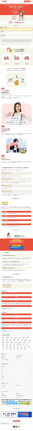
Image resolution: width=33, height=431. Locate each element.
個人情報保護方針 (3, 395)
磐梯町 (16, 342)
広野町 (21, 347)
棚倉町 (10, 345)
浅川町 (7, 347)
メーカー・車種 (4, 27)
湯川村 (29, 342)
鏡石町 (14, 340)
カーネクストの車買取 (4, 359)
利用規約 (17, 393)
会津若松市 (7, 337)
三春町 (7, 172)
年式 (3, 31)
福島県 (5, 172)
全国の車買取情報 (6, 3)
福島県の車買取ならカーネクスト (14, 3)
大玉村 (10, 340)
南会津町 (3, 342)
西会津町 (12, 342)
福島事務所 (27, 280)
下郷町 (21, 340)
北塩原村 (7, 342)
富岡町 (29, 347)
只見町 (29, 340)
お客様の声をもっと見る (16, 198)
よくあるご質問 (3, 385)
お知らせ (17, 397)
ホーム (1, 3)
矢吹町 (7, 345)
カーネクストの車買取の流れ (6, 287)
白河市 (20, 337)
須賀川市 (23, 337)
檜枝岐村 (25, 340)
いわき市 (15, 337)
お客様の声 (18, 385)
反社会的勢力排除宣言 (19, 395)
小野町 (18, 347)
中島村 (3, 345)
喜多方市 (28, 337)
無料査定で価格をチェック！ (16, 247)
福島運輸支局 (25, 279)
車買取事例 (2, 357)
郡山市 (12, 337)
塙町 (17, 345)
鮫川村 (21, 345)
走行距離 (3, 35)
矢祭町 (14, 345)
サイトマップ (3, 387)
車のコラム (17, 357)
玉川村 (28, 345)
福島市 (3, 337)
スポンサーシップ (3, 397)
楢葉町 (25, 347)
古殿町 (10, 347)
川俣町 (7, 340)
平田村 (3, 347)
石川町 (24, 345)
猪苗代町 (20, 342)
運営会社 (2, 393)
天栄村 (18, 340)
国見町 (3, 340)
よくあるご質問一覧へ (16, 274)
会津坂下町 (24, 342)
